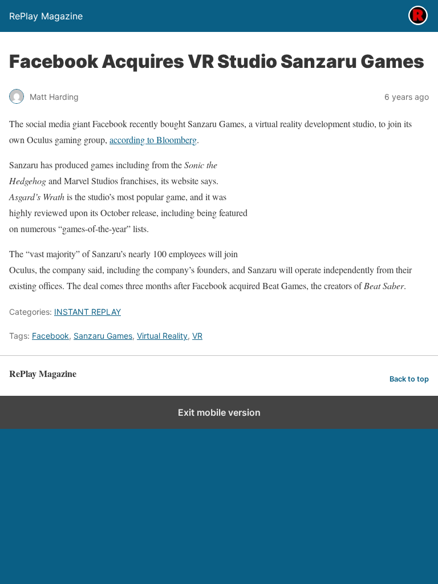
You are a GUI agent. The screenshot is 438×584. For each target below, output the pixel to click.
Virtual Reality (162, 335)
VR (197, 335)
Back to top (409, 379)
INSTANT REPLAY (87, 312)
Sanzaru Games (103, 335)
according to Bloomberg (153, 139)
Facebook (50, 335)
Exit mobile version (219, 412)
